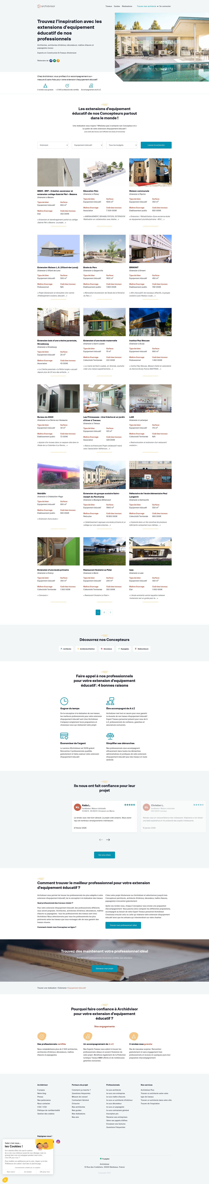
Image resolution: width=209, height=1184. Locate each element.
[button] (5, 1180)
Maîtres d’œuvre (143, 649)
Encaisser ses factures (115, 1124)
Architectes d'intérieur (87, 649)
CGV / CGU (42, 1107)
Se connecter (165, 6)
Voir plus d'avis (104, 855)
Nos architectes (78, 1107)
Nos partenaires (44, 1100)
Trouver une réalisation (46, 988)
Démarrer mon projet (104, 968)
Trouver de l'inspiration (150, 1103)
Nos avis (75, 1117)
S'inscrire (76, 1103)
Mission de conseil (80, 1097)
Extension (62, 988)
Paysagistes (125, 649)
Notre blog (41, 1093)
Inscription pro (112, 1114)
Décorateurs (107, 649)
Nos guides (76, 1110)
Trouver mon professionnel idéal (123, 925)
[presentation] (101, 840)
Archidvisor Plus (147, 1090)
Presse (40, 1097)
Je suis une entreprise (115, 1093)
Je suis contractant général (117, 1110)
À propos (41, 1090)
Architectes (67, 649)
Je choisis (28, 1172)
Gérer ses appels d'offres (116, 1120)
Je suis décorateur (114, 1103)
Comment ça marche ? (81, 1090)
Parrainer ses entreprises (116, 1117)
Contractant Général (80, 1100)
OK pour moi (45, 1172)
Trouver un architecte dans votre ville (156, 1100)
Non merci (11, 1172)
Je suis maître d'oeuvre (115, 1097)
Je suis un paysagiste (115, 1107)
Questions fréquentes (81, 1093)
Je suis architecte (113, 1090)
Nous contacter (43, 1103)
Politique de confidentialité (48, 1110)
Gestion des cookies (45, 1114)
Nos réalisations (78, 1114)
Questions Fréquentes (115, 1127)
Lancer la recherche (156, 145)
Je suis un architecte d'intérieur (119, 1100)
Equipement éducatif (77, 988)
